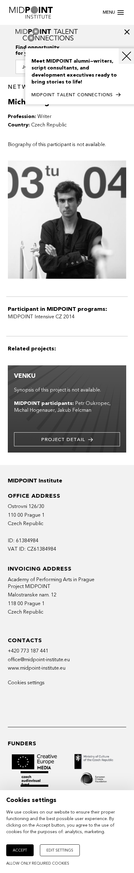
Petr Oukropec (92, 403)
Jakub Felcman (74, 410)
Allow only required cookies (37, 863)
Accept (20, 850)
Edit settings (59, 850)
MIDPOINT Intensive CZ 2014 (41, 316)
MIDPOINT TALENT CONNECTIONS (72, 95)
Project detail (63, 439)
